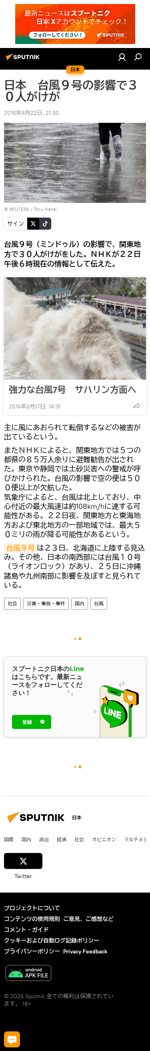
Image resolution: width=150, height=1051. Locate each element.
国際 (9, 839)
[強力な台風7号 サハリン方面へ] (75, 328)
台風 (99, 604)
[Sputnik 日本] (24, 60)
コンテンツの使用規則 (32, 919)
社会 (12, 604)
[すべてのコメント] (12, 1039)
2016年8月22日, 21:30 (31, 112)
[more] (137, 406)
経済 (61, 839)
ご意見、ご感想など (88, 919)
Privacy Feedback (85, 951)
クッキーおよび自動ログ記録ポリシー (51, 940)
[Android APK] (28, 974)
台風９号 (20, 548)
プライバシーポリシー (32, 951)
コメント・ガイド (26, 929)
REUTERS (19, 209)
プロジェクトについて (32, 908)
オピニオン (104, 839)
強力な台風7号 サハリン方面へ (72, 389)
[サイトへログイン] (122, 57)
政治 (44, 839)
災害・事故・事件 (46, 604)
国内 (79, 604)
